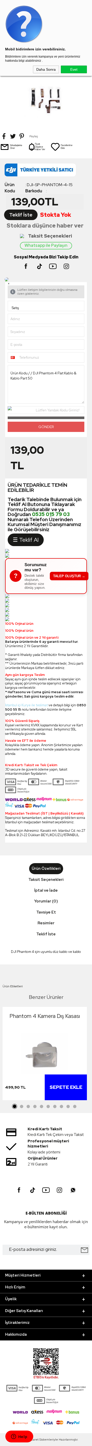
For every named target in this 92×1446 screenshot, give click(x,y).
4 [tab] (34, 1106)
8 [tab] (61, 1106)
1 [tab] (14, 1106)
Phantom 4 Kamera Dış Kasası (44, 1016)
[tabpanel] (44, 1055)
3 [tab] (28, 1106)
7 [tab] (54, 1106)
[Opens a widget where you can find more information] (19, 1437)
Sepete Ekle (66, 1087)
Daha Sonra (46, 69)
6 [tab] (48, 1106)
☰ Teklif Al (26, 540)
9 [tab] (68, 1106)
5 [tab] (41, 1106)
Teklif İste (20, 215)
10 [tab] (74, 1106)
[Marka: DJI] (46, 171)
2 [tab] (21, 1106)
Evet (73, 69)
